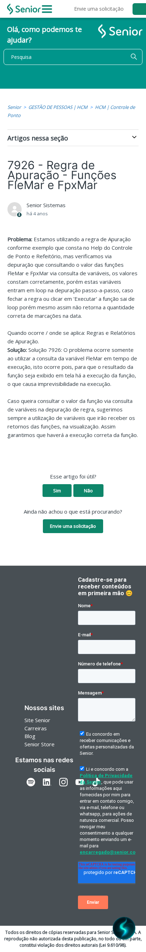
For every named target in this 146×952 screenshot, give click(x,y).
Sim (57, 490)
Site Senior (37, 720)
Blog (29, 736)
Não (88, 490)
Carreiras (35, 728)
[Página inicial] (24, 9)
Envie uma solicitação (99, 8)
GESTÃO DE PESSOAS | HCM (58, 107)
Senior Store (39, 744)
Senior (14, 107)
